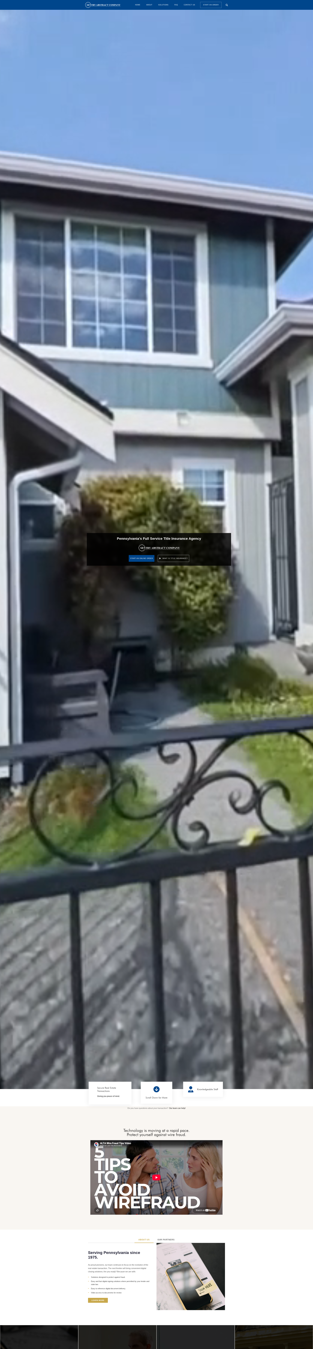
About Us (144, 1240)
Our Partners (166, 1240)
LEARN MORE (97, 1300)
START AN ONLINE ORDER (141, 558)
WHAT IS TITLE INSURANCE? (175, 558)
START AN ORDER (211, 5)
